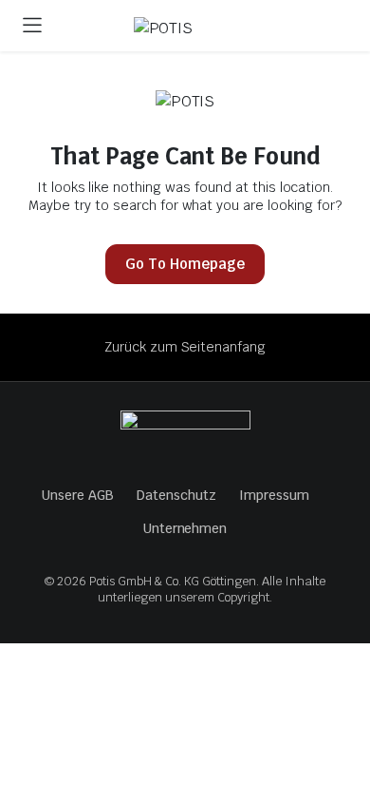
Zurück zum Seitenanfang (185, 346)
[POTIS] (203, 28)
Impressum (274, 495)
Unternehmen (185, 528)
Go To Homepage (185, 264)
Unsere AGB (78, 495)
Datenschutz (176, 495)
